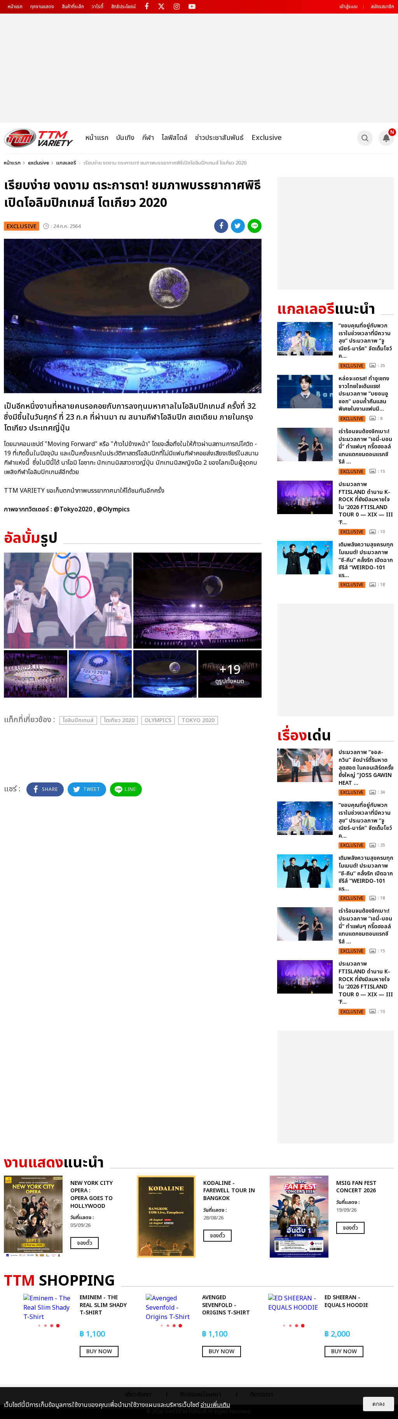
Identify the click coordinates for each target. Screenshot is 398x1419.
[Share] (221, 226)
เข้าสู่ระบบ (349, 6)
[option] (66, 1217)
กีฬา (148, 138)
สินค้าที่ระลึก (73, 6)
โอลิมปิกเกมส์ (78, 720)
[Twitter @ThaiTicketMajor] (161, 7)
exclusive (38, 162)
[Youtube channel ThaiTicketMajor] (192, 7)
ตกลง (378, 1404)
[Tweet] (238, 226)
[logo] (38, 138)
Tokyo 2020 (198, 720)
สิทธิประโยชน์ (123, 6)
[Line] (255, 226)
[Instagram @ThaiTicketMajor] (176, 7)
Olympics (158, 720)
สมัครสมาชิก (382, 6)
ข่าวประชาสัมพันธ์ (219, 138)
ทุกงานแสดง (42, 6)
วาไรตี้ (97, 6)
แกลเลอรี (66, 162)
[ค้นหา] (365, 138)
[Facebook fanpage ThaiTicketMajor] (146, 7)
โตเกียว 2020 (119, 720)
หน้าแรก (15, 6)
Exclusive (266, 138)
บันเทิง (125, 138)
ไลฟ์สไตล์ (174, 138)
